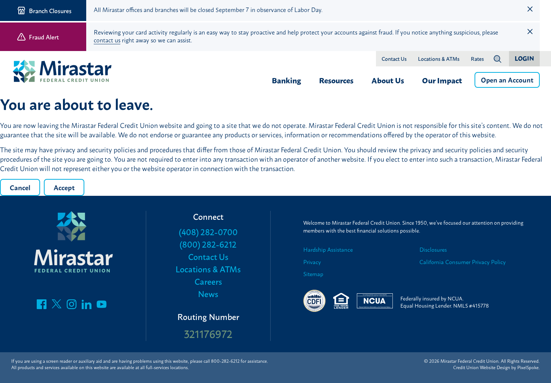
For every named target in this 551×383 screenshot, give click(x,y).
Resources (336, 80)
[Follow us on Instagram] (71, 306)
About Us (387, 80)
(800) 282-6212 (208, 244)
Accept (64, 187)
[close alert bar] (530, 9)
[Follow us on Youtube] (101, 306)
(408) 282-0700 (208, 231)
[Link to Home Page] (65, 72)
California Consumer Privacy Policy (462, 262)
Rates (477, 59)
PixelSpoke (528, 367)
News (208, 293)
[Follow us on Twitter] (56, 306)
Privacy (312, 262)
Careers (208, 281)
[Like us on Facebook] (41, 306)
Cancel (20, 187)
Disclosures (433, 249)
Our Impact (442, 80)
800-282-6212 (225, 361)
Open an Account (507, 79)
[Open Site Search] (497, 59)
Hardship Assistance (328, 249)
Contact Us (394, 59)
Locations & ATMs (439, 59)
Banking (286, 80)
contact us (107, 40)
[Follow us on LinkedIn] (86, 306)
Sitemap (313, 274)
